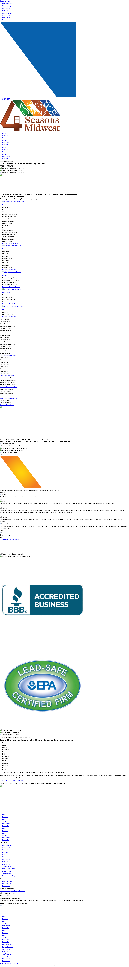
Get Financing (7, 4)
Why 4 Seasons (7, 6)
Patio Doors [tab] (6, 256)
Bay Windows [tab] (6, 207)
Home (4, 133)
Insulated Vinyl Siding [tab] (9, 278)
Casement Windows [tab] (9, 216)
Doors (4, 138)
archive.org (89, 966)
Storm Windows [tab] (7, 223)
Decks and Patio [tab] (7, 312)
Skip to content (5, 1)
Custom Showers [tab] (8, 297)
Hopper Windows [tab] (8, 221)
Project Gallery (7, 864)
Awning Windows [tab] (8, 219)
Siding (4, 140)
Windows (5, 135)
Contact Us (6, 8)
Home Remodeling (8, 868)
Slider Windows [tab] (7, 212)
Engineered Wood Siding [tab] (10, 280)
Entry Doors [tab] (6, 251)
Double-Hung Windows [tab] (10, 214)
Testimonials (6, 866)
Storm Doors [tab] (6, 254)
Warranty (5, 144)
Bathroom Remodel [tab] (9, 295)
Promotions (6, 10)
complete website (76, 966)
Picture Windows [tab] (8, 210)
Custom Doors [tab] (7, 258)
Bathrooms (6, 142)
